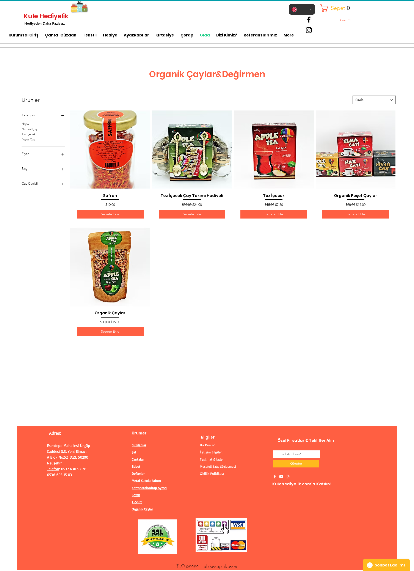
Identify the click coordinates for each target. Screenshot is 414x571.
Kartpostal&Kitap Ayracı (149, 488)
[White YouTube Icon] (281, 476)
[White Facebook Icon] (274, 476)
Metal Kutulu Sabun (146, 480)
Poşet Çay (28, 139)
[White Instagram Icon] (287, 476)
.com (232, 566)
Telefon (53, 468)
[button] (336, 8)
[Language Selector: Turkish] (302, 9)
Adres (54, 433)
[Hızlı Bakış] (110, 149)
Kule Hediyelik (46, 16)
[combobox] (374, 100)
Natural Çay (29, 129)
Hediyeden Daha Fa (40, 23)
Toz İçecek (29, 134)
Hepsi (25, 124)
